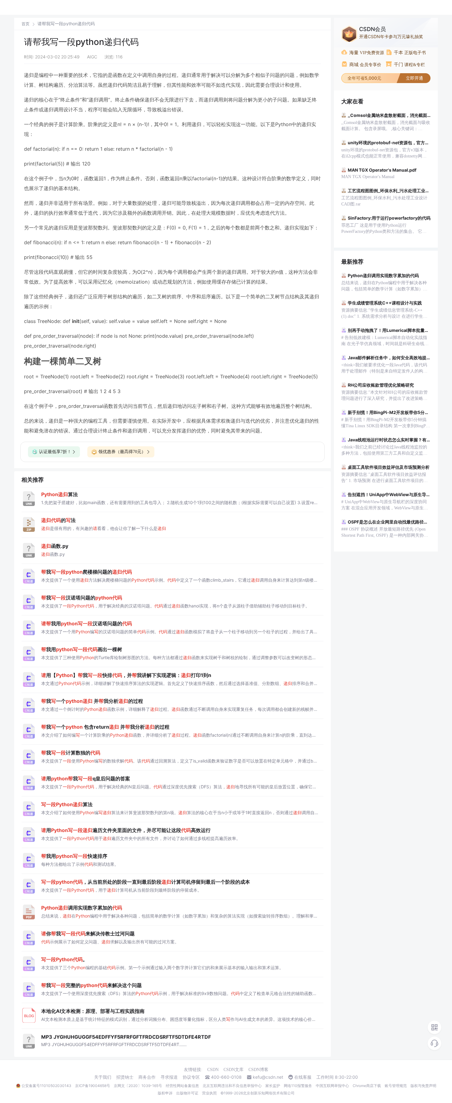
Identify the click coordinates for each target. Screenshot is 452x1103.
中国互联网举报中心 (332, 1085)
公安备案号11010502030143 (46, 1085)
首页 (26, 24)
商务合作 (147, 1077)
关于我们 (102, 1077)
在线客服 (302, 1077)
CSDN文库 (234, 1069)
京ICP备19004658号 (92, 1085)
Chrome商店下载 (367, 1085)
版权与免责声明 (423, 1085)
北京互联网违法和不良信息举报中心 (232, 1085)
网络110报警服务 (298, 1085)
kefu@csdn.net (268, 1077)
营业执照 (209, 1093)
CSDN (213, 1069)
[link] (26, 24)
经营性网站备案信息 (182, 1085)
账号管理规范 (396, 1085)
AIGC (92, 56)
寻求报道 (169, 1077)
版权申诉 (165, 1093)
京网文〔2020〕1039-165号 (138, 1085)
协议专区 (191, 1077)
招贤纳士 (124, 1077)
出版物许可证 (187, 1093)
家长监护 (272, 1085)
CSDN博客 (258, 1069)
